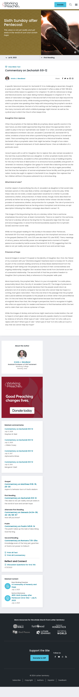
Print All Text (12, 552)
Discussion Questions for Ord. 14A (21, 565)
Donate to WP (39, 658)
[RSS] (66, 657)
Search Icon (70, 4)
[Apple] (62, 657)
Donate (60, 4)
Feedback (62, 680)
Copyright (29, 680)
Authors (40, 680)
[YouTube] (59, 657)
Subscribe (17, 680)
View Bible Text (14, 67)
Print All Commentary (16, 555)
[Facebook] (55, 657)
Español (51, 680)
